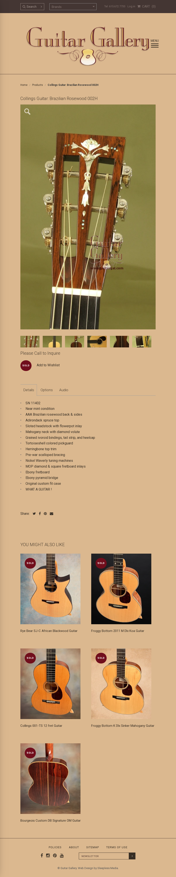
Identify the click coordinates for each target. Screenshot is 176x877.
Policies (55, 847)
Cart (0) (148, 6)
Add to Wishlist (48, 365)
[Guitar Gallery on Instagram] (47, 855)
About (74, 847)
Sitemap (92, 847)
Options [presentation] (47, 390)
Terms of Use (116, 847)
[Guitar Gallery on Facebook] (42, 855)
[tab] (28, 390)
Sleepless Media (107, 868)
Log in (131, 6)
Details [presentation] (28, 390)
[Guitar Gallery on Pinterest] (54, 855)
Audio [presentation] (63, 390)
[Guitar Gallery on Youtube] (61, 855)
